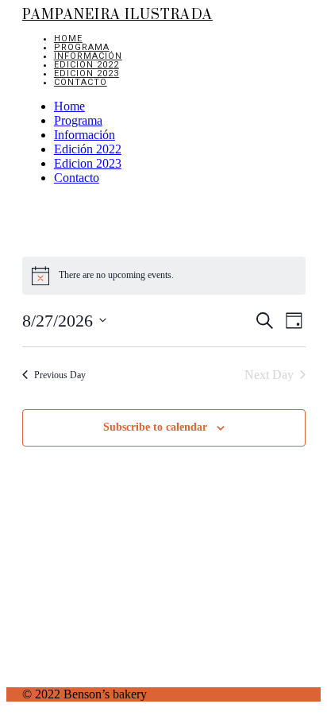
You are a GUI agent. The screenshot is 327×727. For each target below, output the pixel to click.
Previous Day (60, 375)
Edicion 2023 (86, 73)
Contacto (80, 82)
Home (68, 38)
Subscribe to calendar (155, 427)
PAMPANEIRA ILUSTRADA (117, 15)
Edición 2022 (86, 65)
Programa (82, 47)
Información (88, 56)
